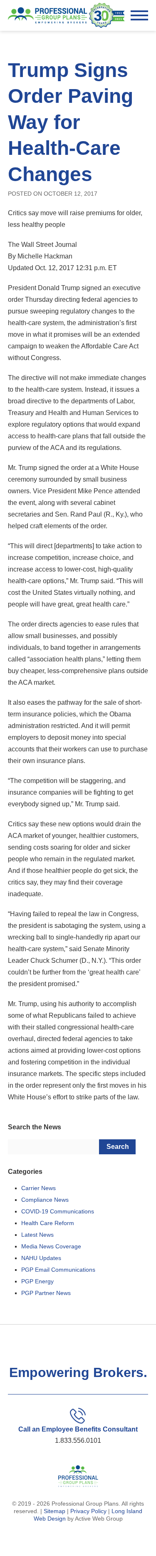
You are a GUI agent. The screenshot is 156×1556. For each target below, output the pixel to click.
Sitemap (54, 1511)
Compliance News (45, 1199)
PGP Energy (37, 1281)
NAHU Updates (41, 1258)
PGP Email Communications (58, 1269)
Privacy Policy (88, 1511)
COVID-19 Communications (57, 1211)
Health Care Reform (47, 1223)
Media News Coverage (51, 1246)
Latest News (37, 1234)
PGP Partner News (46, 1293)
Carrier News (38, 1188)
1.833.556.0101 (78, 1440)
